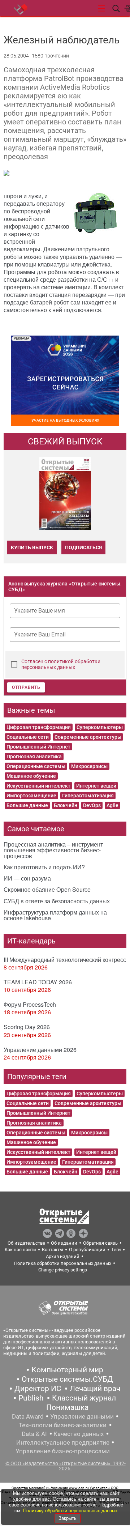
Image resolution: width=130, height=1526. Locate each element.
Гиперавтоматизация (88, 795)
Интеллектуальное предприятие (62, 1442)
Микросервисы (89, 766)
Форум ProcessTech (30, 1004)
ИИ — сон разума (27, 878)
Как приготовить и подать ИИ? (44, 867)
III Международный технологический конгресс (65, 959)
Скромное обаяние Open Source (47, 889)
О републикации (87, 1249)
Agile (112, 805)
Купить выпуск (32, 547)
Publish (31, 1398)
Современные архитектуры (88, 737)
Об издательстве (26, 1243)
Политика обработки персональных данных (62, 1263)
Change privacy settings (62, 1270)
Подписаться (83, 547)
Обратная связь (100, 1243)
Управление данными (82, 1416)
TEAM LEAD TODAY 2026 (38, 982)
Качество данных (78, 1433)
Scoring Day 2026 (27, 1027)
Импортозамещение (31, 795)
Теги (116, 1249)
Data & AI (34, 1433)
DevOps (92, 805)
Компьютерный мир (67, 1369)
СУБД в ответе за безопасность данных (57, 901)
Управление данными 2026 (40, 1049)
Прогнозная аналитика (34, 756)
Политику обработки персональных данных (70, 1510)
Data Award (28, 1416)
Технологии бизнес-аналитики (63, 1425)
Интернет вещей (96, 786)
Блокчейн (65, 805)
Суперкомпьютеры (100, 727)
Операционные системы (35, 766)
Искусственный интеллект (38, 786)
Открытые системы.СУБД (67, 1379)
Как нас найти (20, 1249)
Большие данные (27, 805)
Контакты (52, 1249)
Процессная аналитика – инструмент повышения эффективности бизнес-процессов (53, 850)
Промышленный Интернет (38, 747)
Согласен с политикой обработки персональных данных (60, 664)
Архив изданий (62, 1256)
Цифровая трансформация (38, 727)
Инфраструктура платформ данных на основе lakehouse (55, 915)
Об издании (64, 1243)
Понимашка (67, 1407)
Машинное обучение (31, 776)
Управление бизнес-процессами (63, 1451)
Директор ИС (37, 1388)
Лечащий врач (95, 1388)
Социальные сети (27, 737)
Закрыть (67, 1518)
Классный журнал (84, 1398)
